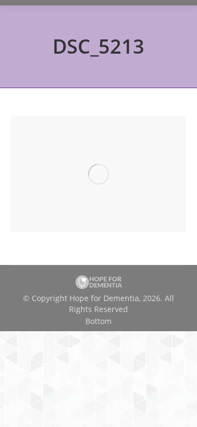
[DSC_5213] (98, 174)
